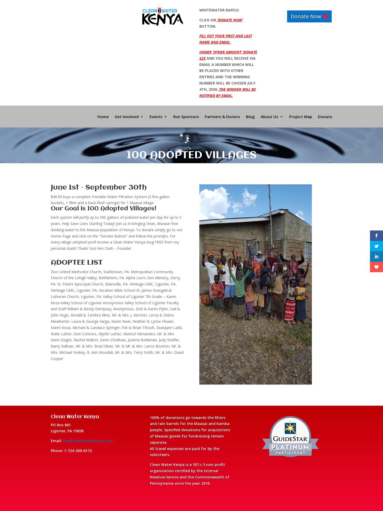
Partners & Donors (222, 117)
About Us (269, 117)
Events (156, 117)
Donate (325, 117)
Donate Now (306, 16)
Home (103, 117)
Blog (250, 117)
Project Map (300, 117)
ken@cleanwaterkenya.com (88, 440)
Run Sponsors (186, 117)
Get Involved (127, 117)
